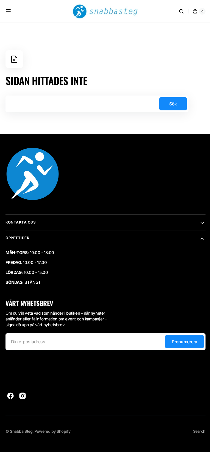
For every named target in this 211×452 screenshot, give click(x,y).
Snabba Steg (21, 431)
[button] (8, 11)
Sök (173, 104)
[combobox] (96, 104)
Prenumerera (180, 341)
